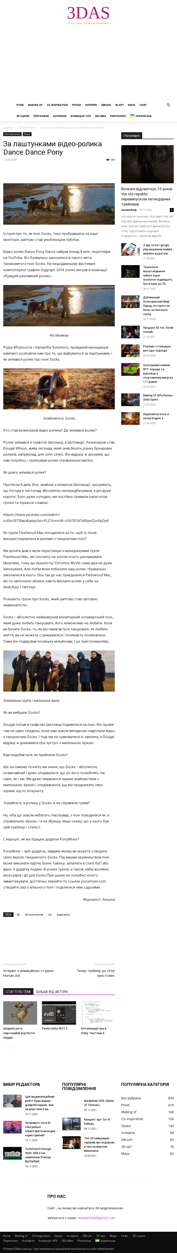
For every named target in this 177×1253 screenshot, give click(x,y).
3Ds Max (100, 116)
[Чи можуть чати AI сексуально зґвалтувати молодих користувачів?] (12, 1127)
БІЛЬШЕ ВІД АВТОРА (52, 992)
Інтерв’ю (91, 105)
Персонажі (41, 116)
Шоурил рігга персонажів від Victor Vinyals (19, 1033)
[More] (50, 170)
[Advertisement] (88, 64)
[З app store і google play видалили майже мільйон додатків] (130, 249)
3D (18, 914)
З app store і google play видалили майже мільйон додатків (157, 249)
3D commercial (34, 914)
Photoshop (118, 116)
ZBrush (106, 105)
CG (50, 914)
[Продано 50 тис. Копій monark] (130, 332)
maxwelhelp (129, 209)
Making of (35, 105)
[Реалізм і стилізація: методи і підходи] (130, 350)
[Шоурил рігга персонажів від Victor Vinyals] (20, 1013)
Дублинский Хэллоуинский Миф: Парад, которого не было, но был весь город (156, 306)
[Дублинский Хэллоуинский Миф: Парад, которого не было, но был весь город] (130, 301)
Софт (143, 105)
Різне (20, 105)
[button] (168, 105)
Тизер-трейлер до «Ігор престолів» (96, 973)
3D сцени (22, 116)
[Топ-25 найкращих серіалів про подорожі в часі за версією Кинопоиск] (71, 1142)
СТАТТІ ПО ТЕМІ (18, 992)
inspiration (63, 914)
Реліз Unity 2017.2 (54, 1028)
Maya (131, 105)
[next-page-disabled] (13, 1047)
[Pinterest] (29, 170)
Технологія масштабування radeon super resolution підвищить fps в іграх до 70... (157, 275)
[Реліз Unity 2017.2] (59, 1013)
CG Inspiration (57, 105)
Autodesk (59, 116)
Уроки (76, 105)
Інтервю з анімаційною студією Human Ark (28, 973)
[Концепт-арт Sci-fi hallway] (71, 1124)
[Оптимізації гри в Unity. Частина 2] (98, 1013)
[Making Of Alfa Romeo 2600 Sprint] (130, 399)
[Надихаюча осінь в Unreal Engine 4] (130, 418)
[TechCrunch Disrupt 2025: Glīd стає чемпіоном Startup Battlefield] (12, 1153)
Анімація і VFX (81, 116)
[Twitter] (18, 170)
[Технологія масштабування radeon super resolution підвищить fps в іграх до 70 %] (130, 271)
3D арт (119, 105)
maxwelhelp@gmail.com (96, 1218)
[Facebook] (7, 170)
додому (8, 127)
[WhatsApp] (39, 170)
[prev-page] (6, 1047)
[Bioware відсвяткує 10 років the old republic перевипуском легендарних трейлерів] (147, 164)
